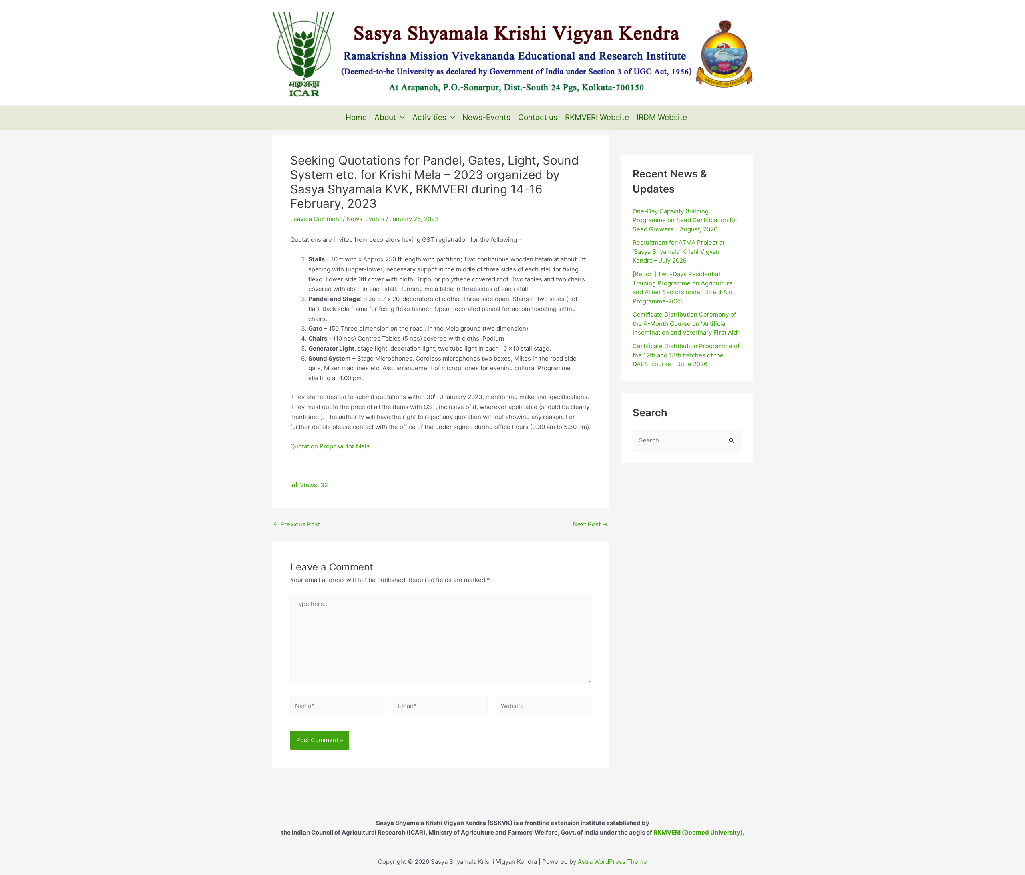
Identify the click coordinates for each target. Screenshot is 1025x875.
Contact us (537, 117)
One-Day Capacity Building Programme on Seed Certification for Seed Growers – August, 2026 (685, 220)
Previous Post (296, 524)
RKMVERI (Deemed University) (698, 832)
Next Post (590, 524)
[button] (400, 118)
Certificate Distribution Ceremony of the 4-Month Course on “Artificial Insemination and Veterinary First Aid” (686, 323)
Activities (429, 117)
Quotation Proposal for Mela (330, 446)
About (385, 117)
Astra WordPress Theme (612, 861)
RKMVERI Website (597, 117)
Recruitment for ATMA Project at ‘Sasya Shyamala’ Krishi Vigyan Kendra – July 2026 (678, 251)
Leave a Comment (315, 219)
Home (356, 117)
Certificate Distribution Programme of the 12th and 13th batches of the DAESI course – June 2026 (686, 355)
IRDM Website (662, 117)
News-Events (486, 117)
